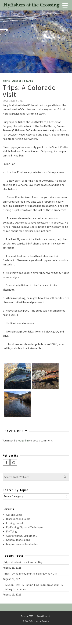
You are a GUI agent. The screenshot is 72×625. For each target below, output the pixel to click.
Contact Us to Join (44, 616)
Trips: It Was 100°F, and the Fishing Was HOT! (30, 573)
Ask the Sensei (14, 514)
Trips (6, 80)
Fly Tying (11, 531)
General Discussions (18, 540)
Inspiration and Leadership (22, 544)
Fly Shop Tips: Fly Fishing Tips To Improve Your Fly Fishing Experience (33, 587)
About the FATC (27, 616)
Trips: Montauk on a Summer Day (22, 562)
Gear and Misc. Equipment (21, 535)
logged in (23, 440)
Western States (22, 80)
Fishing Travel (14, 523)
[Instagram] (13, 462)
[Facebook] (6, 462)
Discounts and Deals (18, 519)
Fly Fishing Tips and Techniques (25, 527)
